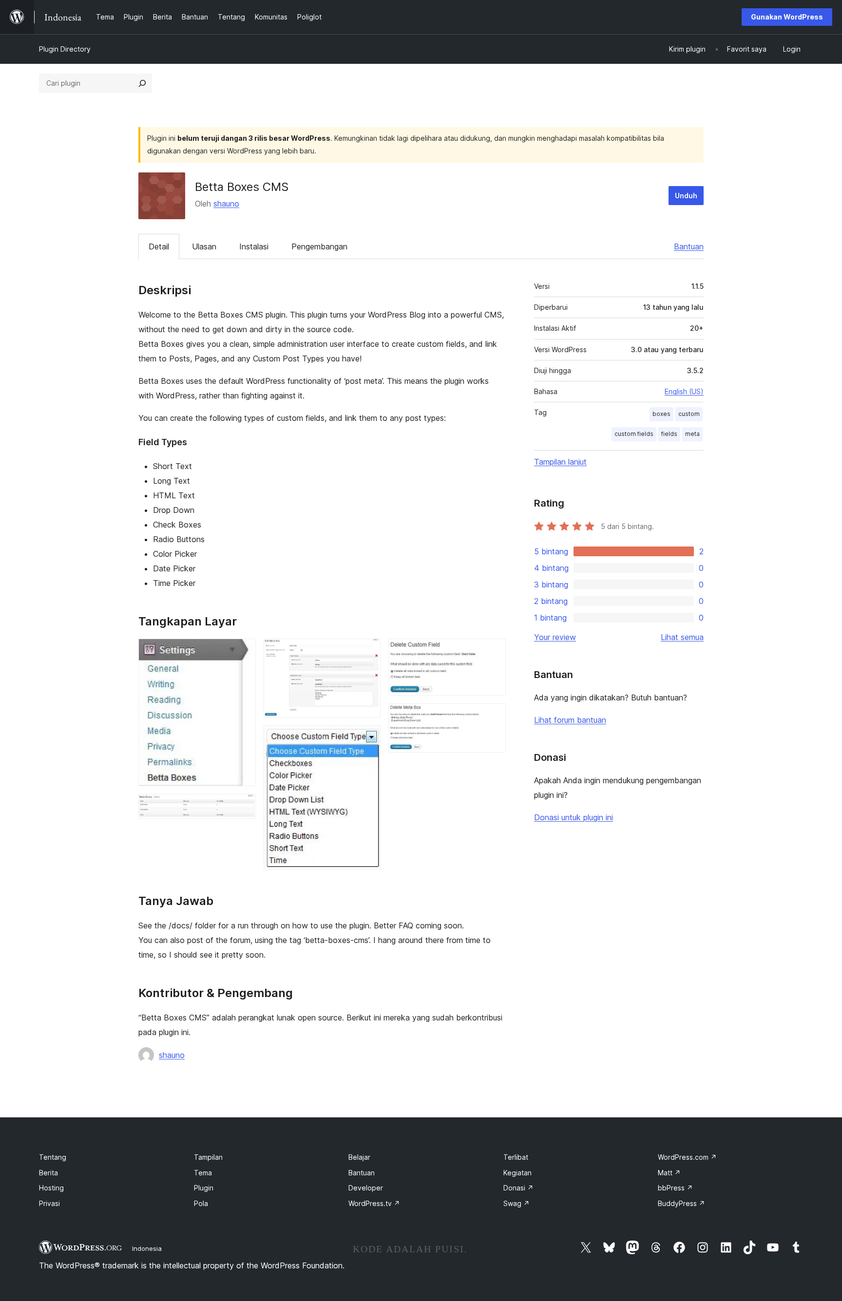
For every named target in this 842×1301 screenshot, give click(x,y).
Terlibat (515, 1157)
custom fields (633, 433)
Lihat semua (682, 637)
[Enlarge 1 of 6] (243, 652)
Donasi (518, 1188)
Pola (201, 1203)
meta (692, 433)
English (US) (684, 391)
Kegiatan (517, 1173)
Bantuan (689, 246)
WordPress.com (687, 1157)
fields (669, 433)
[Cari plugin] (142, 83)
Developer (365, 1188)
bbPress (675, 1188)
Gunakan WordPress (787, 17)
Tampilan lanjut (560, 462)
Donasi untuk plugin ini (573, 817)
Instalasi (253, 246)
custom (689, 413)
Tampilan (208, 1157)
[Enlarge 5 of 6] (493, 652)
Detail (159, 246)
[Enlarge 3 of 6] (367, 652)
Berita (48, 1173)
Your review (555, 637)
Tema (203, 1173)
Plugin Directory (65, 49)
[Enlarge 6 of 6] (493, 716)
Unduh (686, 195)
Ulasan (204, 246)
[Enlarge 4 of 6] (367, 738)
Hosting (51, 1188)
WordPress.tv (374, 1203)
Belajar (359, 1157)
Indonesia (147, 1248)
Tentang (52, 1157)
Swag (516, 1203)
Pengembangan (319, 246)
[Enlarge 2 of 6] (243, 807)
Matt (669, 1173)
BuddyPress (681, 1203)
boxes (661, 413)
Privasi (49, 1203)
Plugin (203, 1188)
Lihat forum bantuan (570, 720)
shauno (226, 203)
